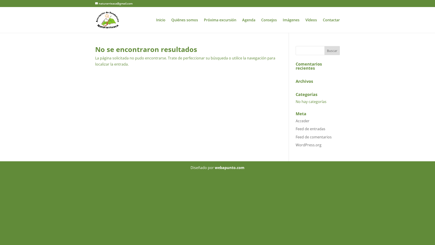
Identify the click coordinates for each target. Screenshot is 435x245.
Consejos (269, 20)
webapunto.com (229, 167)
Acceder (302, 120)
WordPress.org (308, 144)
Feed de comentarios (314, 137)
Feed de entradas (310, 128)
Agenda (248, 20)
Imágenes (291, 20)
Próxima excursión (220, 20)
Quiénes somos (184, 20)
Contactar (331, 20)
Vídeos (311, 20)
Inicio (160, 20)
